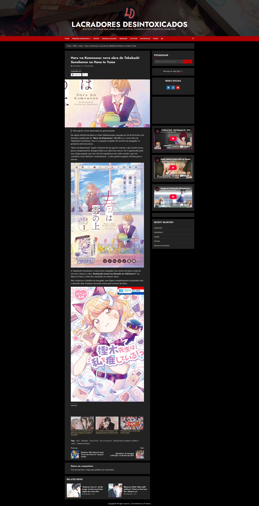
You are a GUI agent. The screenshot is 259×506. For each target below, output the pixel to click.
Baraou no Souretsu (161, 245)
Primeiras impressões (80, 39)
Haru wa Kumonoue (106, 441)
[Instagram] (173, 88)
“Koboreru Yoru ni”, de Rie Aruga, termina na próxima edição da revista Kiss (92, 489)
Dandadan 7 (158, 232)
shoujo (73, 444)
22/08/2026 (129, 494)
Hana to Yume (94, 441)
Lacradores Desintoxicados (129, 24)
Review (96, 39)
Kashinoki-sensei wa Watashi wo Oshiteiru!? (126, 441)
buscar (187, 62)
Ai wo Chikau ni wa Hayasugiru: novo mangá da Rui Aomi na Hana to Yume (107, 432)
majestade (158, 228)
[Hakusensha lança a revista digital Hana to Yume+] (131, 423)
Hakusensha (84, 441)
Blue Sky (176, 71)
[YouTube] (178, 88)
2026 (78, 441)
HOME (67, 39)
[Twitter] (168, 88)
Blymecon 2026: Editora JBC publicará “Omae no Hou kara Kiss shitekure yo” (135, 489)
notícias (133, 39)
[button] (193, 39)
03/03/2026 (89, 66)
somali (156, 237)
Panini (155, 39)
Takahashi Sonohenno (83, 444)
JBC (162, 39)
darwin (157, 241)
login (89, 470)
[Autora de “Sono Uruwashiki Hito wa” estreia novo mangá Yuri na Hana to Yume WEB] (82, 423)
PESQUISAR (161, 55)
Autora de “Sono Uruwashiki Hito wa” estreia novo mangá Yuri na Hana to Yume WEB (82, 433)
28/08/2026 (87, 494)
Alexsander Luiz (77, 66)
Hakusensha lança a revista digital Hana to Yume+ (130, 432)
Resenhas (123, 39)
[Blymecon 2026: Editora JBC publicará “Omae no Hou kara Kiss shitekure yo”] (115, 490)
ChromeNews (136, 503)
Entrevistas (145, 39)
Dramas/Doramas (109, 39)
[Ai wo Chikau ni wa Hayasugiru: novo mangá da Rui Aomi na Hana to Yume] (107, 423)
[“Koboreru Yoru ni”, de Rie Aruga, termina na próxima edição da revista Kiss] (74, 490)
